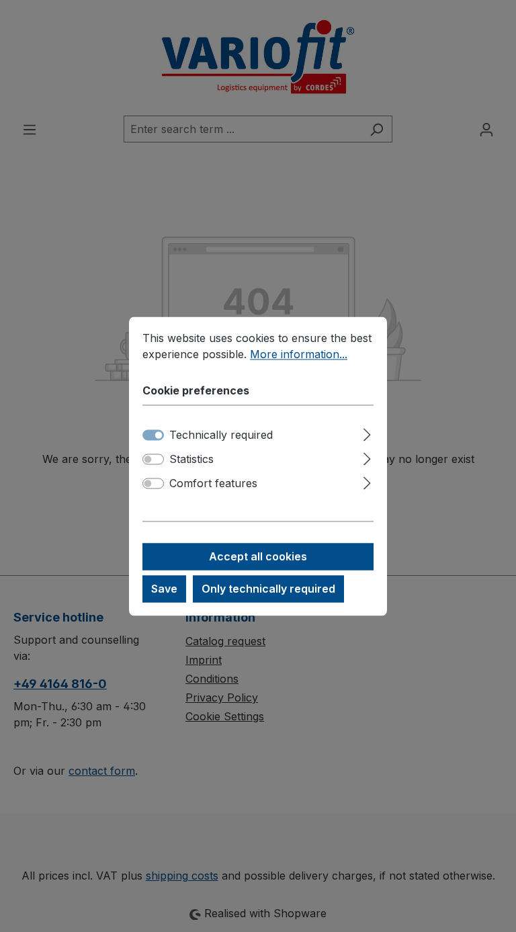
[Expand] (367, 432)
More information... (298, 354)
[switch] (153, 459)
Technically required (221, 434)
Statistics (191, 459)
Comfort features (213, 483)
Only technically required (268, 588)
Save (164, 588)
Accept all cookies (258, 556)
